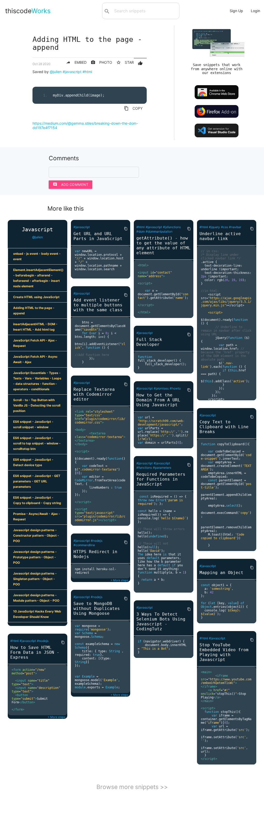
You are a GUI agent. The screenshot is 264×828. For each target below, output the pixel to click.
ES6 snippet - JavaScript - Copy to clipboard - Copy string (37, 500)
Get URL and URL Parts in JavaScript (97, 236)
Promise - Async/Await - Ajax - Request (36, 516)
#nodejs (42, 641)
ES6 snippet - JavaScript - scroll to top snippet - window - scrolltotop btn (37, 443)
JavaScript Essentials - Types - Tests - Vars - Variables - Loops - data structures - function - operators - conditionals (37, 381)
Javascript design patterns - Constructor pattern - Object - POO (36, 535)
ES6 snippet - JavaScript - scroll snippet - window (33, 424)
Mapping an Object (221, 572)
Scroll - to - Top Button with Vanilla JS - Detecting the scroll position (36, 405)
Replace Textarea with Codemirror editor (94, 394)
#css (224, 227)
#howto (175, 388)
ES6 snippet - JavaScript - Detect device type (33, 462)
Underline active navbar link (220, 236)
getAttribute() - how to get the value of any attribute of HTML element (163, 245)
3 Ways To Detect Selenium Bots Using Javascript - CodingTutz (160, 621)
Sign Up (236, 11)
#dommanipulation (159, 231)
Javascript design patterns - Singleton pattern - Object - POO (35, 578)
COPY (133, 108)
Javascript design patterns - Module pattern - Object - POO (36, 597)
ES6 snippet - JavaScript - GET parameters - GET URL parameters (36, 481)
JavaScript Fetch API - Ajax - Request (35, 343)
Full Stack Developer (149, 342)
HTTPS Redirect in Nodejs (95, 554)
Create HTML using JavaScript (36, 297)
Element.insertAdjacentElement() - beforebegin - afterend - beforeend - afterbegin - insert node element (38, 278)
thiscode (28, 11)
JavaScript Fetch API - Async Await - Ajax (35, 359)
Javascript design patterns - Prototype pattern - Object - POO (35, 557)
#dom (140, 231)
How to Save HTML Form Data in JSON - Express (34, 652)
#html (87, 71)
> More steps (56, 717)
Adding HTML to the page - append (33, 310)
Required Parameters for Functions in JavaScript (160, 479)
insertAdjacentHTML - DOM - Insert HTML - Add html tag (35, 326)
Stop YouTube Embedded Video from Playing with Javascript (224, 652)
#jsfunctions (172, 227)
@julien (56, 71)
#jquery (214, 227)
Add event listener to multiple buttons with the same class (97, 305)
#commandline (84, 545)
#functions (144, 467)
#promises (161, 388)
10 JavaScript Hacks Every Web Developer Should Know (37, 614)
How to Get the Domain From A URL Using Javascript (158, 400)
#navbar (235, 227)
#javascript (72, 71)
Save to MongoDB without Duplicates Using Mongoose (96, 608)
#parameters (162, 467)
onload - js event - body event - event (37, 256)
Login (255, 11)
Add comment (70, 184)
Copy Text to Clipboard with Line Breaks (224, 426)
